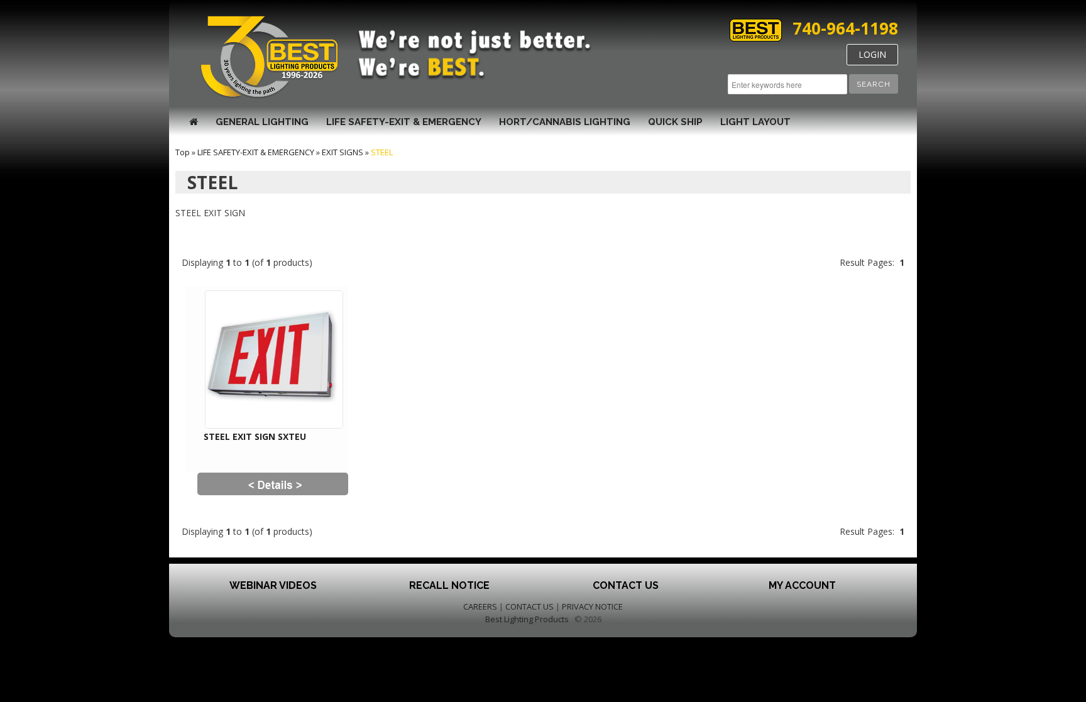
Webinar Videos (273, 585)
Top (182, 152)
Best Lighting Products (527, 619)
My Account (802, 585)
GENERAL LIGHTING (262, 122)
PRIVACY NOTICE (592, 606)
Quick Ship (675, 122)
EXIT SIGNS (342, 152)
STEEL (382, 152)
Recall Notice (449, 585)
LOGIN (872, 54)
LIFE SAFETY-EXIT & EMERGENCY (403, 122)
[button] (873, 84)
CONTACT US (529, 606)
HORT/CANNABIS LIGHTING (564, 122)
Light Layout (755, 122)
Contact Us (626, 585)
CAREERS (480, 606)
